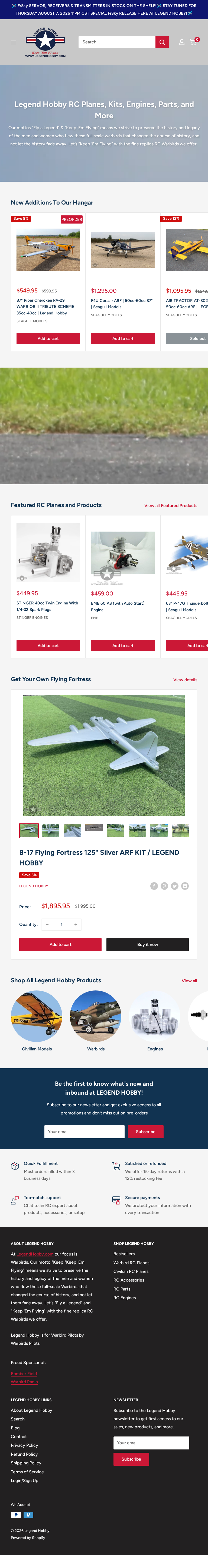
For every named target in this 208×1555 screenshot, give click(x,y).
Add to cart (48, 338)
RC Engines (124, 1297)
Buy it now (147, 944)
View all (190, 980)
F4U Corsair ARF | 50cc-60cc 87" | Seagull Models (122, 303)
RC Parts (121, 1289)
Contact (19, 1436)
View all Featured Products (171, 505)
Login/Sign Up (24, 1480)
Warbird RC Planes (131, 1262)
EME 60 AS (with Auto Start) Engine (118, 606)
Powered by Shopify (28, 1537)
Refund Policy (24, 1454)
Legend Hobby (33, 886)
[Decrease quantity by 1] (47, 924)
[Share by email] (185, 886)
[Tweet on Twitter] (174, 886)
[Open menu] (13, 42)
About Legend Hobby (31, 1410)
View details (185, 679)
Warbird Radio (24, 1381)
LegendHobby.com (35, 1254)
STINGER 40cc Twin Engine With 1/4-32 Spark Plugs (47, 606)
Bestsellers (124, 1253)
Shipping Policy (26, 1462)
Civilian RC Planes (130, 1271)
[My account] (181, 42)
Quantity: (28, 924)
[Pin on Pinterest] (164, 886)
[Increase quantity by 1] (76, 924)
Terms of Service (27, 1471)
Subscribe (145, 1131)
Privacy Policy (24, 1445)
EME (94, 618)
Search (18, 1419)
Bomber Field (24, 1373)
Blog (15, 1427)
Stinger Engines (32, 618)
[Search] (162, 42)
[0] (192, 42)
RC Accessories (128, 1280)
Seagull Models (32, 321)
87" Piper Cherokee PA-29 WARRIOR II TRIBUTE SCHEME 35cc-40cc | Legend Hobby (45, 307)
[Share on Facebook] (154, 886)
